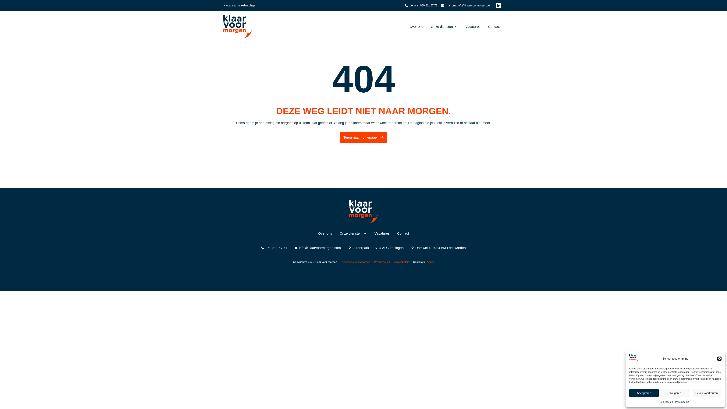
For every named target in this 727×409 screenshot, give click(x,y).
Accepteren (644, 393)
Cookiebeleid (666, 402)
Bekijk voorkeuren (706, 393)
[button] (719, 359)
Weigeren (675, 393)
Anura (430, 261)
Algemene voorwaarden (356, 261)
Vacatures (473, 27)
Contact (494, 27)
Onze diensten (442, 27)
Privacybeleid (682, 402)
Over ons (416, 27)
